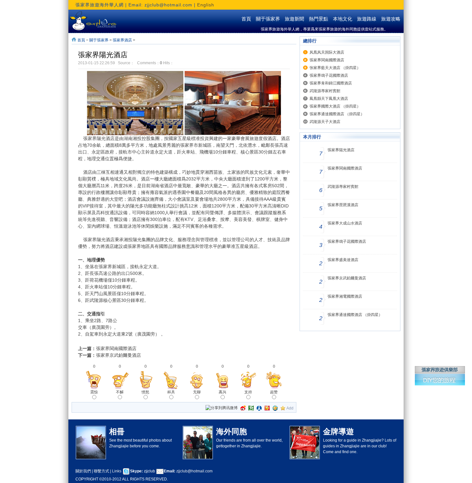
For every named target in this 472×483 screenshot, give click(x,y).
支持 (248, 392)
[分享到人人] (259, 408)
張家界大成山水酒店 (345, 223)
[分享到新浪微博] (243, 408)
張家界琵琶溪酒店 (343, 205)
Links (117, 471)
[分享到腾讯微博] (221, 408)
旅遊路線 (366, 19)
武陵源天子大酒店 (325, 121)
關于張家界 (268, 19)
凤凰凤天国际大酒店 (327, 52)
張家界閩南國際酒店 (116, 348)
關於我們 (83, 471)
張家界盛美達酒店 (343, 260)
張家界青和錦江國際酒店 (331, 83)
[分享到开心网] (267, 408)
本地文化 (342, 19)
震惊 (94, 392)
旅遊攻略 (390, 19)
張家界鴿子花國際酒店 (329, 75)
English (205, 4)
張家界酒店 (122, 40)
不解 (120, 392)
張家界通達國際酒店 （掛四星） (337, 114)
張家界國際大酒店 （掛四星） (335, 106)
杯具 (171, 392)
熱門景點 (318, 19)
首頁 (246, 19)
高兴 (222, 392)
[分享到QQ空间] (275, 408)
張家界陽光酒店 (341, 150)
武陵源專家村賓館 (325, 91)
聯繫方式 (101, 471)
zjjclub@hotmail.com (194, 471)
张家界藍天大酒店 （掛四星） (335, 68)
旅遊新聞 (294, 19)
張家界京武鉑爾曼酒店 (118, 355)
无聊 (197, 392)
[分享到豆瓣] (251, 408)
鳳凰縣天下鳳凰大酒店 (329, 98)
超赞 (274, 392)
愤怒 (145, 392)
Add (289, 408)
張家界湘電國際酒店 (345, 296)
